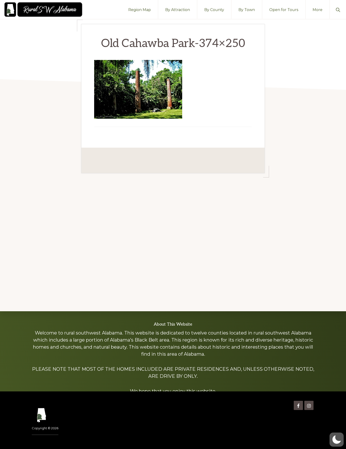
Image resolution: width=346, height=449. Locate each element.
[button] (338, 9)
